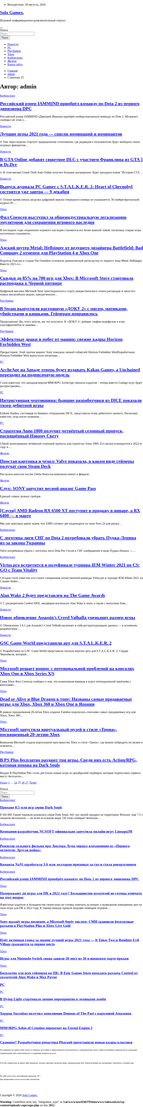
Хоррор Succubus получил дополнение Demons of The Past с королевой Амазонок (65, 1013)
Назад (3, 782)
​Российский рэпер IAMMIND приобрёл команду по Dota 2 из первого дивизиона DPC (69, 879)
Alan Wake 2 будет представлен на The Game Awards (52, 595)
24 (15, 782)
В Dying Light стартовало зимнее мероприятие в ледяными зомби (53, 999)
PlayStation (14, 51)
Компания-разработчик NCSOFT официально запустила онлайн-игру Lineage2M (66, 831)
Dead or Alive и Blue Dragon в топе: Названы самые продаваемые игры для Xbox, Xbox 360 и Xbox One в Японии (66, 702)
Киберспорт (15, 57)
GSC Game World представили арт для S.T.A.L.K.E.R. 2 (56, 643)
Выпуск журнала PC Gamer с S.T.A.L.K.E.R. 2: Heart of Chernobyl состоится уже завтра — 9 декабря (66, 189)
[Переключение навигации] (1, 27)
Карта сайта (15, 64)
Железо (12, 61)
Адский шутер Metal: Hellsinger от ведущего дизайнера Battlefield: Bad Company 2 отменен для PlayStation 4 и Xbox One (71, 250)
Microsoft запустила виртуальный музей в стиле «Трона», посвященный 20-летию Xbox (58, 732)
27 (26, 782)
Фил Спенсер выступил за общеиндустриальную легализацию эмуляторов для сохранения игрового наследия (63, 220)
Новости (12, 44)
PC (9, 47)
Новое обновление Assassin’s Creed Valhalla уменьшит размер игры (67, 617)
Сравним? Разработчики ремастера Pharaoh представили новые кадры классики (66, 1042)
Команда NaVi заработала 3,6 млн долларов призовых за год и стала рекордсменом (68, 864)
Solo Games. (12, 12)
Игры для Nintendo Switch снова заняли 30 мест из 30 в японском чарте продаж (64, 958)
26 (23, 782)
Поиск (4, 30)
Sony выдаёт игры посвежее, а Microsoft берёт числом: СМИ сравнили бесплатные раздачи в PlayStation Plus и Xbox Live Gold (67, 924)
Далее (32, 782)
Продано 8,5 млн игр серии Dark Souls (31, 807)
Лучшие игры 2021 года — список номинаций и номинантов (61, 134)
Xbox (10, 54)
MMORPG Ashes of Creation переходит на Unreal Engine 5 (46, 1028)
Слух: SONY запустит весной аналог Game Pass (48, 488)
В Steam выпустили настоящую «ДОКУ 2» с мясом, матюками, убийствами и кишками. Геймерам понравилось (63, 311)
